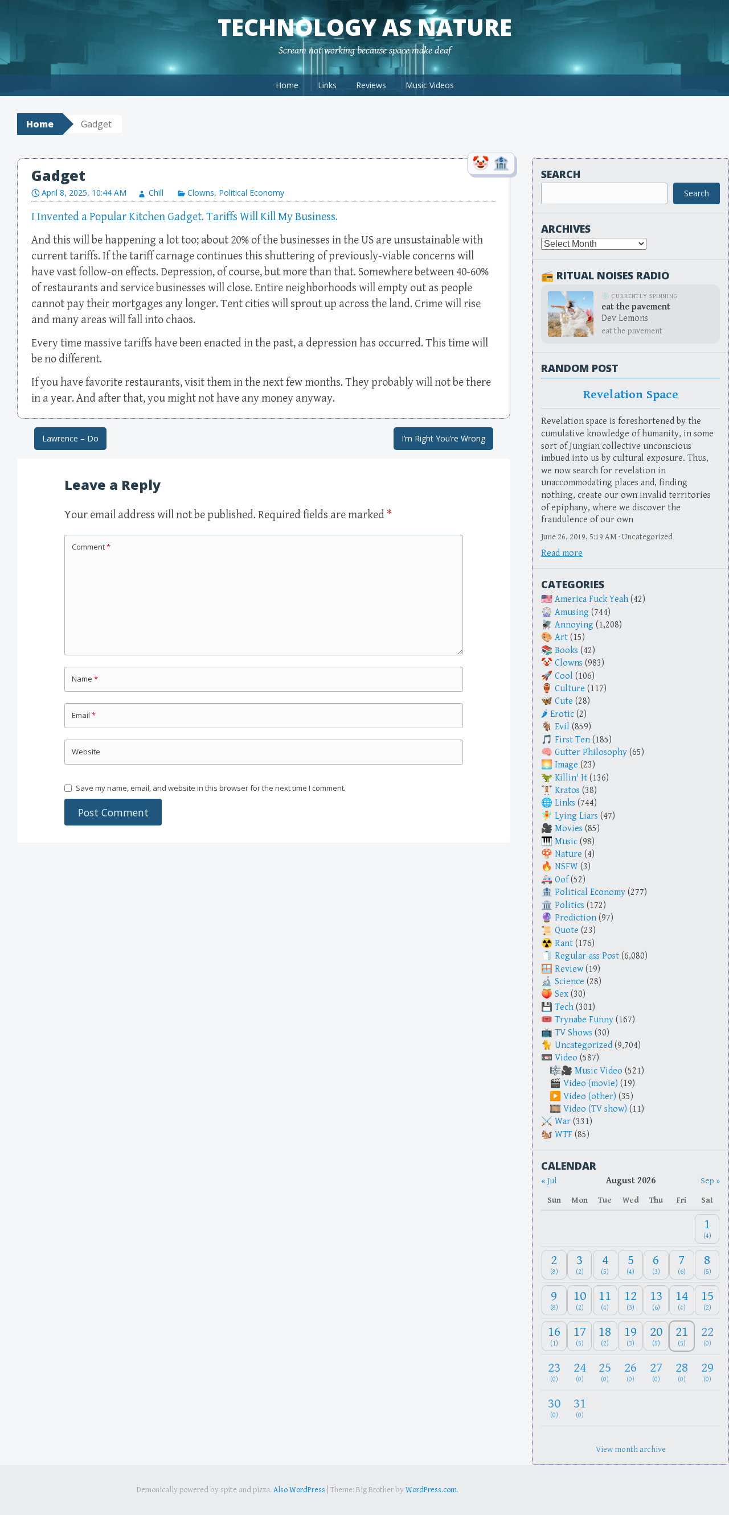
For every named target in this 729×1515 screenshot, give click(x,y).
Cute (564, 701)
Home (287, 85)
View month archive (631, 1449)
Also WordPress (299, 1490)
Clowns (200, 192)
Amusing (572, 612)
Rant (564, 943)
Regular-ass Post (587, 956)
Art (561, 637)
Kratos (567, 790)
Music (566, 841)
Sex (561, 994)
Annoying (574, 625)
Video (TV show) (595, 1109)
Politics (569, 905)
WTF (563, 1134)
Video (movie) (590, 1083)
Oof (561, 879)
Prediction (575, 918)
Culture (570, 688)
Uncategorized (583, 1045)
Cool (564, 676)
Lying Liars (576, 816)
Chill (156, 192)
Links (327, 85)
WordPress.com (431, 1490)
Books (566, 650)
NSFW (566, 866)
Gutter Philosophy (591, 752)
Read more (562, 553)
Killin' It (571, 778)
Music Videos (430, 85)
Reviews (371, 85)
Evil (562, 726)
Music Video (598, 1071)
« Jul (548, 1181)
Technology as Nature (365, 27)
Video (566, 1057)
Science (569, 981)
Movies (569, 828)
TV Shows (573, 1032)
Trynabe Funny (584, 1019)
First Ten (572, 739)
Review (569, 969)
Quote (567, 930)
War (563, 1121)
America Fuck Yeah (591, 599)
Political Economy (251, 192)
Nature (568, 854)
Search (560, 174)
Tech (564, 1007)
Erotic (562, 714)
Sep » (710, 1181)
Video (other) (589, 1096)
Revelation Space (630, 395)
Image (566, 764)
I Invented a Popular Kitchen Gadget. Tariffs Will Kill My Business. (184, 217)
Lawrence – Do (70, 438)
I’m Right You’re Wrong (443, 438)
